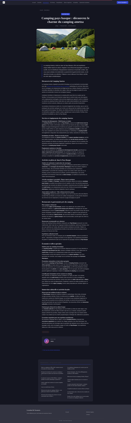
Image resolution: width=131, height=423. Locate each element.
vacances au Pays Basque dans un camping (58, 86)
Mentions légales (90, 412)
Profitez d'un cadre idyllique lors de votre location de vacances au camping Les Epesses (78, 397)
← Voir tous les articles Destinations (51, 350)
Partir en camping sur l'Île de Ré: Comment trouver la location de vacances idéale (52, 368)
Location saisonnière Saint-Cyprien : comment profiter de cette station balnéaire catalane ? (77, 385)
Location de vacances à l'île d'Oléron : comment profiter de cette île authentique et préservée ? (51, 378)
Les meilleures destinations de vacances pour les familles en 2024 (77, 368)
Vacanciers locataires (84, 2)
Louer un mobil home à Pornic (47, 387)
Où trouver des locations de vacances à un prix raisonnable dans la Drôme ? (51, 395)
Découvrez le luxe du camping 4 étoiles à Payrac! (78, 376)
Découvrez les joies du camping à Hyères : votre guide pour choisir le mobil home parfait (51, 391)
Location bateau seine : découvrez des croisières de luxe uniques (78, 392)
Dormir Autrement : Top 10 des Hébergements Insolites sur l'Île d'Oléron (77, 372)
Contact (88, 414)
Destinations (46, 2)
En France (52, 2)
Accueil (34, 2)
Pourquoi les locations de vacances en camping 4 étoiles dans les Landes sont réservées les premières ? (52, 373)
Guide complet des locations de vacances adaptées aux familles (52, 383)
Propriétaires (59, 2)
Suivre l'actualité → (122, 2)
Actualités (75, 2)
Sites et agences (68, 2)
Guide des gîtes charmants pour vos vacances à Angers (77, 380)
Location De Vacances (33, 410)
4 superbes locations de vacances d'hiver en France (78, 388)
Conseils (39, 2)
